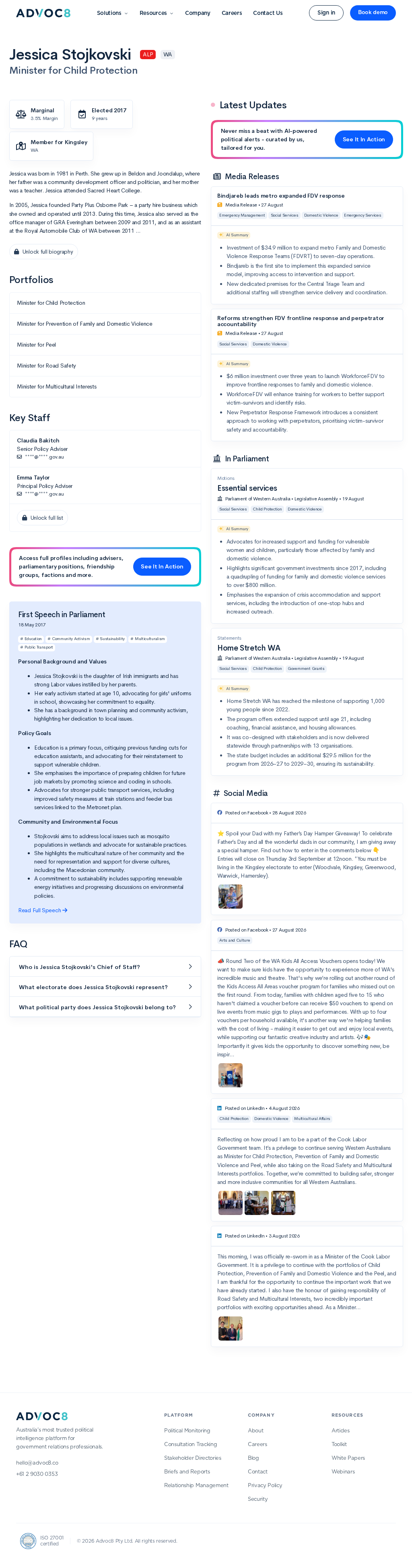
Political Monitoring (187, 1431)
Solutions (109, 13)
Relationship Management (196, 1485)
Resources (153, 13)
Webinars (343, 1472)
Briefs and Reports (187, 1472)
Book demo (373, 12)
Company (197, 13)
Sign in (326, 13)
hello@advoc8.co (37, 1463)
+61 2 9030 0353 (37, 1474)
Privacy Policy (265, 1485)
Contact (258, 1472)
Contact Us (267, 13)
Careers (232, 13)
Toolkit (339, 1444)
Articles (340, 1431)
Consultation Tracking (190, 1444)
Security (258, 1499)
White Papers (348, 1458)
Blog (253, 1458)
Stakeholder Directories (192, 1458)
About (255, 1431)
